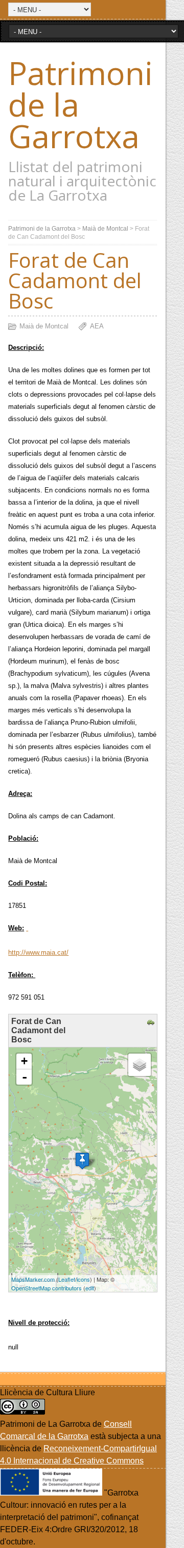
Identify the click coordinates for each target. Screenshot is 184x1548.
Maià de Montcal (105, 228)
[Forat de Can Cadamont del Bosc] (82, 1160)
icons (83, 1279)
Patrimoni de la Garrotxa (42, 228)
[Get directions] (152, 1022)
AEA (97, 326)
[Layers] (139, 1065)
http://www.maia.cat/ (38, 952)
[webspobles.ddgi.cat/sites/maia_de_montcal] (27, 928)
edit (89, 1288)
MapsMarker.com (33, 1279)
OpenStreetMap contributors (46, 1288)
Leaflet (66, 1279)
